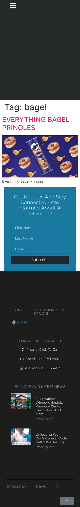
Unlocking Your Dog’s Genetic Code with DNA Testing (51, 438)
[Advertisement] (40, 56)
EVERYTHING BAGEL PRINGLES (36, 123)
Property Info (45, 419)
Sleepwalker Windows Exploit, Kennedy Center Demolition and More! (49, 406)
